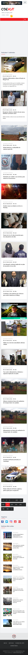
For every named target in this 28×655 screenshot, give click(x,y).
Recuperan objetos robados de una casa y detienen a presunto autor (14, 112)
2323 (15, 262)
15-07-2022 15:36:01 (8, 369)
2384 (15, 291)
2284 (15, 428)
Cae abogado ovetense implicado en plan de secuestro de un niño (14, 265)
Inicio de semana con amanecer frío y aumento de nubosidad (18, 557)
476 (20, 504)
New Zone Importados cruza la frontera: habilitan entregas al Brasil (19, 612)
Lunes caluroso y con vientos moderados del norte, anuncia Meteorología (19, 623)
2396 (15, 369)
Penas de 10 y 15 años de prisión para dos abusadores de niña (13, 236)
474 (12, 504)
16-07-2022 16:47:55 (8, 76)
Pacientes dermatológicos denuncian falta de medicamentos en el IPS (18, 536)
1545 (15, 76)
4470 (15, 203)
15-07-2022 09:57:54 (8, 457)
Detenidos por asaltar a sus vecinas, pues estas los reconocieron (14, 177)
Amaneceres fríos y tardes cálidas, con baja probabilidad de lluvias (18, 568)
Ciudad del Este (19, 643)
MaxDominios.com (20, 651)
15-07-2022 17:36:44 (8, 291)
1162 (15, 233)
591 (3, 509)
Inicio (5, 643)
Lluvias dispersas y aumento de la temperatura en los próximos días (18, 547)
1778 (15, 110)
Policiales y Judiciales (7, 74)
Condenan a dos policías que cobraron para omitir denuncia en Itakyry (13, 294)
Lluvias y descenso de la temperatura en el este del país (18, 590)
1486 (15, 174)
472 (3, 504)
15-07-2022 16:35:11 (8, 340)
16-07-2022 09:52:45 (8, 203)
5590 (15, 340)
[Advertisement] (14, 37)
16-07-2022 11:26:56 (8, 145)
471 (21, 500)
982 (15, 457)
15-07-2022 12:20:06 (8, 428)
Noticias (11, 643)
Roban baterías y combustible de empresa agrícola (11, 148)
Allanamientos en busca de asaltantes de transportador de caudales (14, 431)
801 (15, 399)
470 (17, 500)
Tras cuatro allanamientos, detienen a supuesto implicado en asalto (13, 372)
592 (8, 509)
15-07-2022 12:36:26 (8, 399)
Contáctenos (14, 645)
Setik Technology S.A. (18, 652)
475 (16, 504)
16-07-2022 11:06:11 (8, 174)
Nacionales (15, 532)
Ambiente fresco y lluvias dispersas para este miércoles (18, 601)
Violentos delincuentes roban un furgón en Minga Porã (14, 78)
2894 (15, 486)
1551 (15, 145)
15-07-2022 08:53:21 (8, 486)
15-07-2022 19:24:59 (8, 262)
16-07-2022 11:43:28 (8, 110)
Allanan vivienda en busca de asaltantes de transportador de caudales (13, 402)
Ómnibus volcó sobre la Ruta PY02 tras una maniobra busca (18, 579)
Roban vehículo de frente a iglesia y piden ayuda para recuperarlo (12, 489)
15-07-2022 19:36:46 (8, 233)
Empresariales (16, 609)
